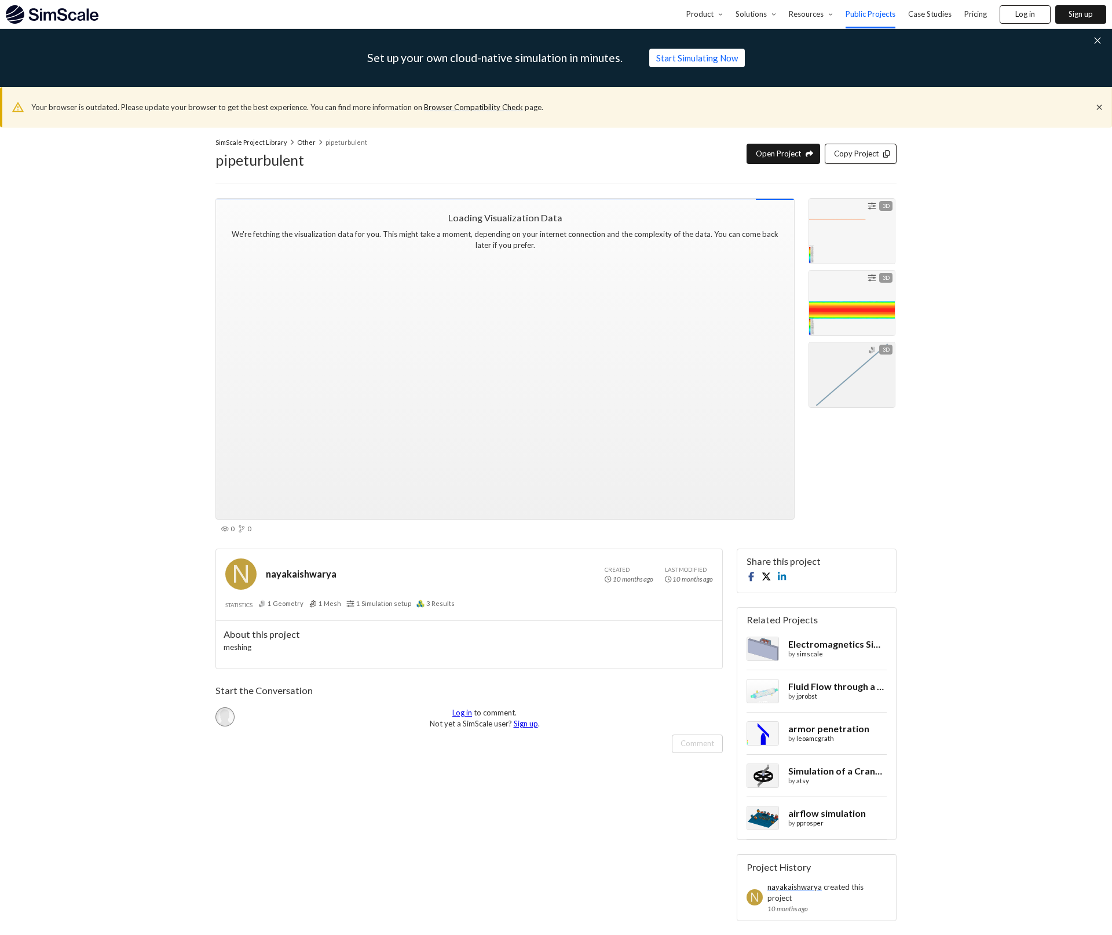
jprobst (806, 696)
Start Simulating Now (697, 58)
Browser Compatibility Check (473, 107)
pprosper (810, 823)
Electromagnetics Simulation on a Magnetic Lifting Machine (837, 643)
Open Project (778, 153)
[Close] (1099, 107)
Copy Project (856, 153)
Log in (1025, 14)
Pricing (975, 14)
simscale (809, 654)
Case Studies (930, 14)
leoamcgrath (815, 738)
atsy (802, 780)
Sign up (1081, 14)
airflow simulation (827, 813)
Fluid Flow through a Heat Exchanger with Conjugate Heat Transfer (837, 686)
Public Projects (870, 14)
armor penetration (828, 728)
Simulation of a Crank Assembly (837, 770)
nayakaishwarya (301, 573)
